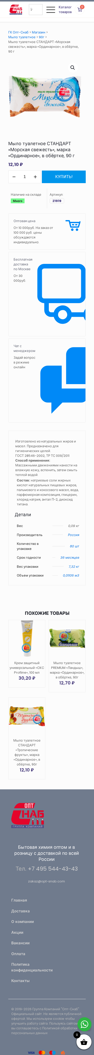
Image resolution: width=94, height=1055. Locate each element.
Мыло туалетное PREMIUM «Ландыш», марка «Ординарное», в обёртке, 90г (67, 670)
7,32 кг (74, 566)
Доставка (20, 911)
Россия (73, 535)
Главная (19, 900)
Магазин (38, 32)
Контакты (20, 980)
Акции (17, 932)
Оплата (18, 953)
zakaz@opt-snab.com (46, 881)
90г (41, 37)
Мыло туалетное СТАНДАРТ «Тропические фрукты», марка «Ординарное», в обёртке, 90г (27, 752)
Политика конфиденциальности (27, 967)
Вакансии (20, 943)
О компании (22, 921)
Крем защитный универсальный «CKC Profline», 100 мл (27, 668)
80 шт (74, 546)
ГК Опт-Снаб (18, 32)
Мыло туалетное (22, 37)
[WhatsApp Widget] (84, 1024)
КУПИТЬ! (64, 176)
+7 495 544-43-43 (53, 869)
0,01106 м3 (71, 575)
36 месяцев (69, 557)
